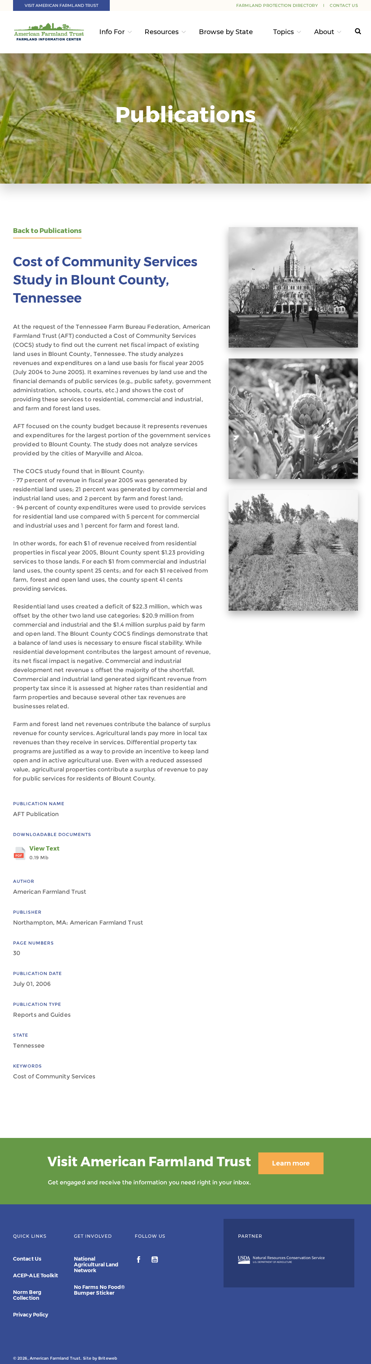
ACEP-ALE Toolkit (35, 1275)
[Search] (353, 32)
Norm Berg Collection (27, 1295)
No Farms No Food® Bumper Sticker (99, 1290)
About (324, 32)
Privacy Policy (30, 1314)
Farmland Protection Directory (277, 5)
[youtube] (154, 1260)
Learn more (291, 1163)
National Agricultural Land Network (96, 1265)
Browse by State (226, 32)
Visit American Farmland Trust (62, 5)
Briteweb (107, 1358)
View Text (44, 852)
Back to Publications (47, 231)
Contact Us (344, 5)
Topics (283, 32)
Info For (112, 32)
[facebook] (139, 1260)
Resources (162, 32)
